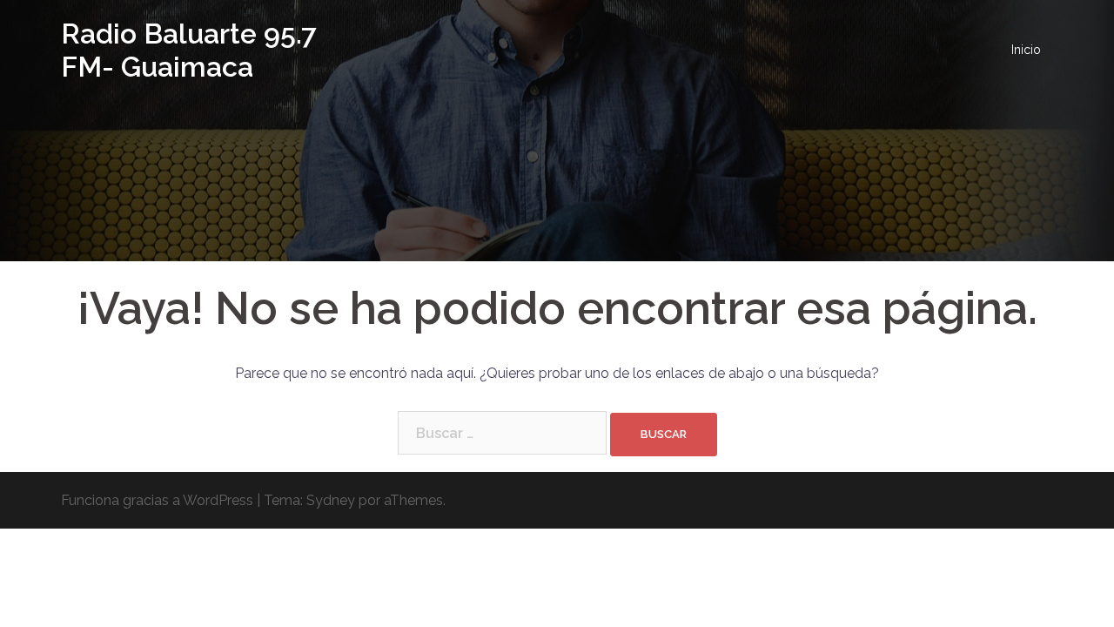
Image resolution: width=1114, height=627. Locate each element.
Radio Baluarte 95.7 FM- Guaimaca (189, 50)
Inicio (1026, 50)
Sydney (330, 500)
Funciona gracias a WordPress (157, 500)
